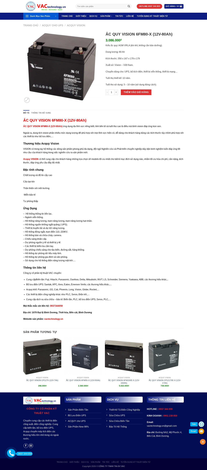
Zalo (194, 424)
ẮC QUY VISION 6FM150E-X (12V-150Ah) (124, 381)
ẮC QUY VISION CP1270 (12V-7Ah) (42, 380)
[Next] (184, 364)
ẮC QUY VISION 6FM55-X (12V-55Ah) (83, 380)
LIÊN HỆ (130, 16)
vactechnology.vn (53, 319)
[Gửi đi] (128, 6)
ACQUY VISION (76, 25)
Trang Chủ (67, 16)
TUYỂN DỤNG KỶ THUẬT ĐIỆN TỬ (152, 16)
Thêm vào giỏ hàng (136, 92)
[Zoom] (27, 100)
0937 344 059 (25, 454)
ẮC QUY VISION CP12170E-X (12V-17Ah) (165, 381)
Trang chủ (30, 25)
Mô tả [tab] (26, 113)
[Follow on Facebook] (26, 445)
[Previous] (23, 364)
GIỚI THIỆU (81, 16)
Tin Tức (119, 16)
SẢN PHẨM (105, 16)
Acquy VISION (30, 159)
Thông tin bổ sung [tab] (41, 113)
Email (193, 431)
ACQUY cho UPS (52, 25)
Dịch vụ (93, 16)
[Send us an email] (31, 445)
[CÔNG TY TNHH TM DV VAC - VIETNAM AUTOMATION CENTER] (47, 6)
